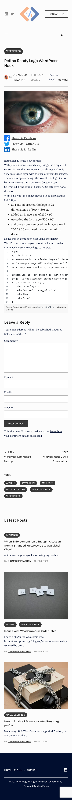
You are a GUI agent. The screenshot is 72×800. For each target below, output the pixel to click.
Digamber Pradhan (19, 561)
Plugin (10, 624)
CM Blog (22, 781)
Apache (10, 482)
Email (8, 392)
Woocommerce (41, 489)
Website (8, 407)
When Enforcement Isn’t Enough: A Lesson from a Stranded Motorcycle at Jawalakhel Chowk (32, 545)
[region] (36, 277)
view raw (61, 307)
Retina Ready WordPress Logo (21, 307)
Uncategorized (15, 489)
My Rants (47, 482)
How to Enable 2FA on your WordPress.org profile (31, 723)
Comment (11, 340)
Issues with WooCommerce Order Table (30, 631)
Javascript (28, 482)
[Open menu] (6, 35)
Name (8, 377)
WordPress (43, 786)
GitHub (9, 309)
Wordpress (13, 51)
